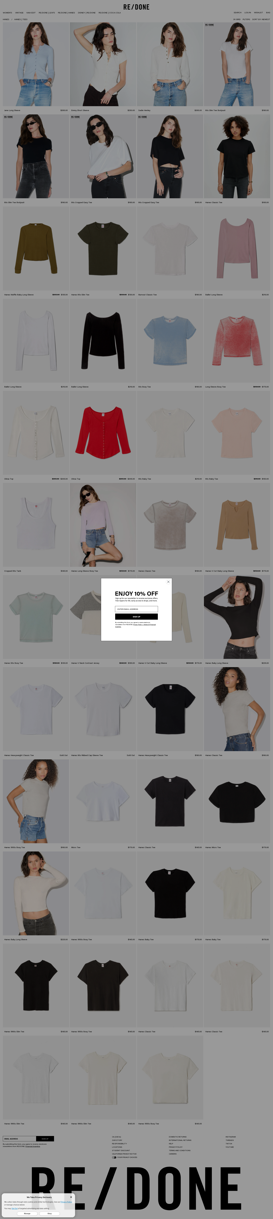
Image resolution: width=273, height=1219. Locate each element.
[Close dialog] (168, 581)
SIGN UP (136, 616)
